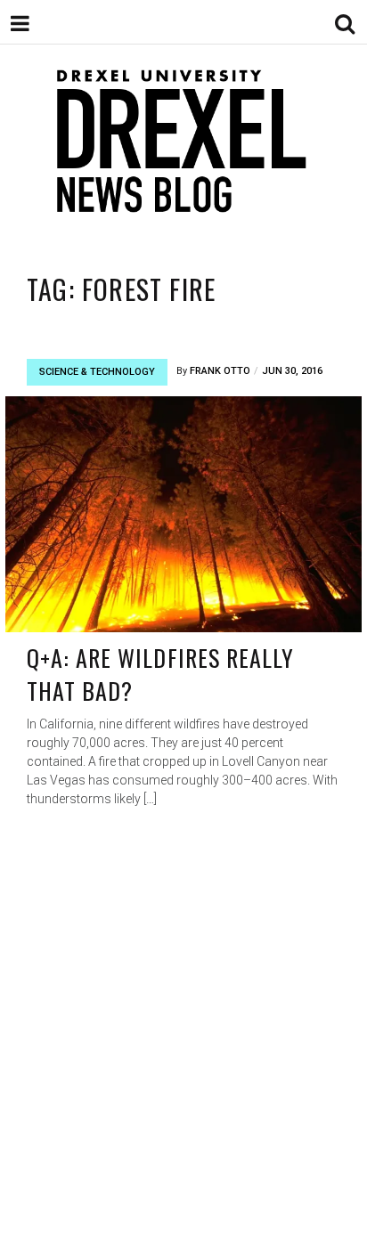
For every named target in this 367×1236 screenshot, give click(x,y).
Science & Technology (97, 372)
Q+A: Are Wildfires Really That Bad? (160, 674)
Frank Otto (220, 371)
